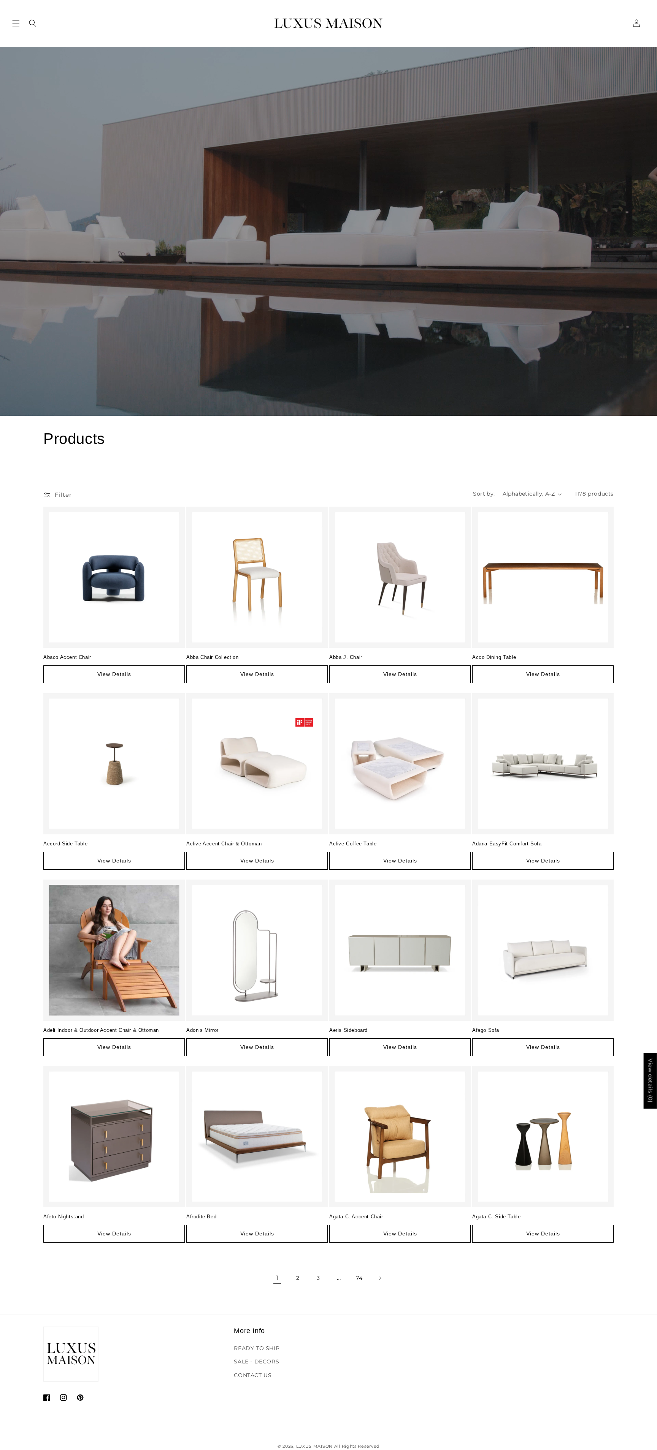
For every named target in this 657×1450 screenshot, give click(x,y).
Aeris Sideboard (348, 1030)
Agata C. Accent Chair (356, 1216)
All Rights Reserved (356, 1446)
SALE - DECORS (256, 1361)
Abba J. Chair (345, 657)
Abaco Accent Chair (67, 657)
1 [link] (277, 1277)
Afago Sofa (485, 1030)
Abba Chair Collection (212, 657)
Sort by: (484, 493)
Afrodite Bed (201, 1216)
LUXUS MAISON (314, 1446)
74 (359, 1278)
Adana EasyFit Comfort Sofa (507, 844)
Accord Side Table (65, 844)
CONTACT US (252, 1375)
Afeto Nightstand (63, 1216)
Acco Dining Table (494, 657)
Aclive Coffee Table (352, 844)
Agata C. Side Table (496, 1216)
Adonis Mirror (202, 1030)
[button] (16, 23)
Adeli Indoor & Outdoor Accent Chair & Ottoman (101, 1030)
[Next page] (379, 1278)
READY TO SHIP (256, 1348)
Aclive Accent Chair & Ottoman (224, 844)
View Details (114, 674)
